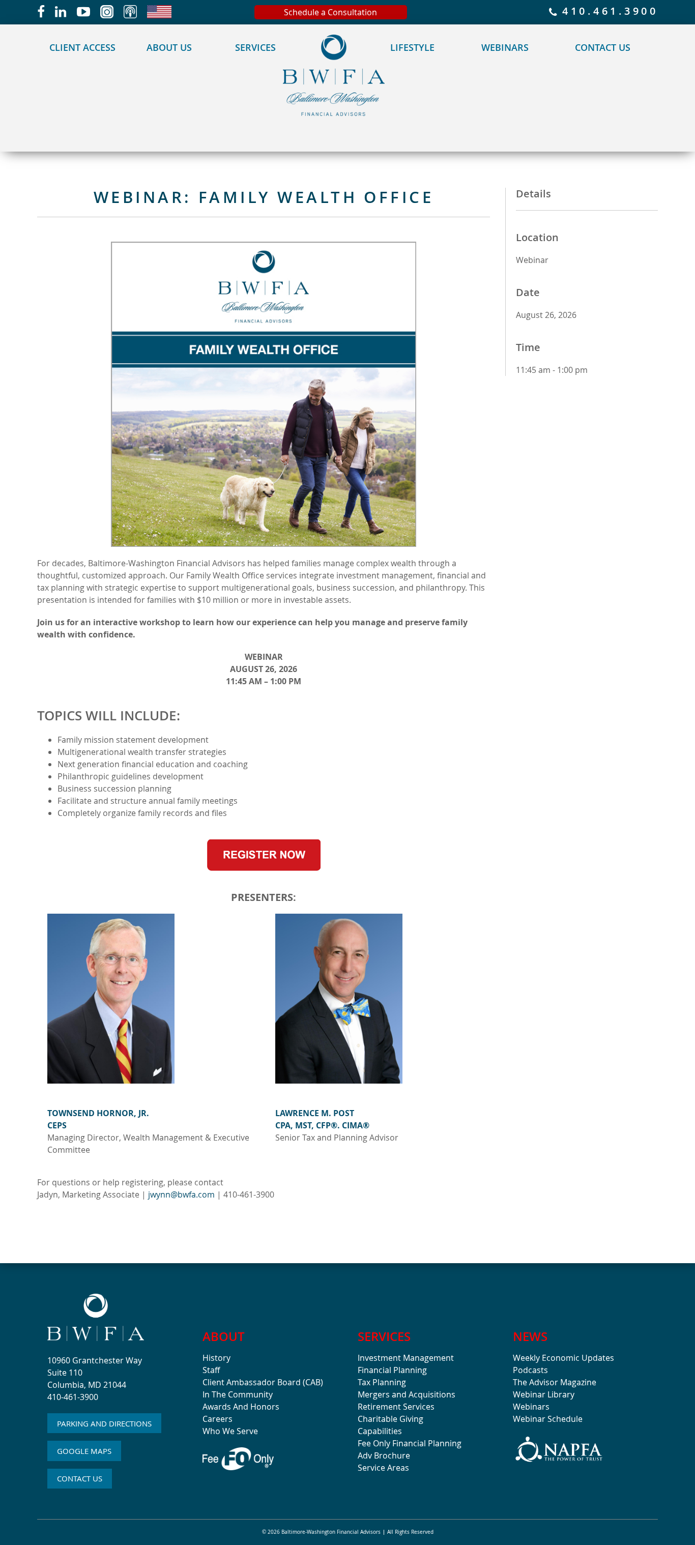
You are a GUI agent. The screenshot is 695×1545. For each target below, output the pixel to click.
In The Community (237, 1394)
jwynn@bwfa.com (181, 1194)
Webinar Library (543, 1394)
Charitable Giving (390, 1418)
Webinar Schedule (548, 1418)
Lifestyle (412, 47)
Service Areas (383, 1467)
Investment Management (406, 1357)
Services (255, 47)
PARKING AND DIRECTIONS (104, 1423)
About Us (169, 47)
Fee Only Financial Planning (409, 1443)
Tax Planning (382, 1382)
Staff (211, 1370)
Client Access (82, 47)
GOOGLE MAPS (84, 1451)
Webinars (505, 47)
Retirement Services (396, 1406)
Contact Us (602, 47)
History (216, 1357)
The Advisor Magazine (554, 1382)
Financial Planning (392, 1370)
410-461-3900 (72, 1397)
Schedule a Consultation (330, 12)
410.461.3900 (607, 12)
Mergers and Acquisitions (406, 1394)
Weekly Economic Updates (563, 1357)
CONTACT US (79, 1478)
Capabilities (380, 1431)
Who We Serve (230, 1431)
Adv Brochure (384, 1455)
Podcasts (530, 1370)
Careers (217, 1418)
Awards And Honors (240, 1406)
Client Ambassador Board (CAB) (262, 1382)
